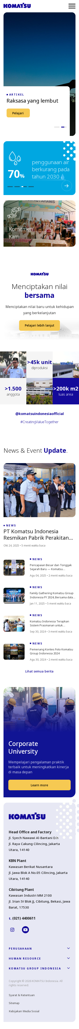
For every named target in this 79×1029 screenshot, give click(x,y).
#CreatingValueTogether (39, 421)
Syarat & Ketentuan (22, 995)
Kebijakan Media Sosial (24, 1011)
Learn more (39, 785)
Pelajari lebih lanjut (39, 325)
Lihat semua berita (39, 671)
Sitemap (14, 1003)
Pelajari (18, 113)
